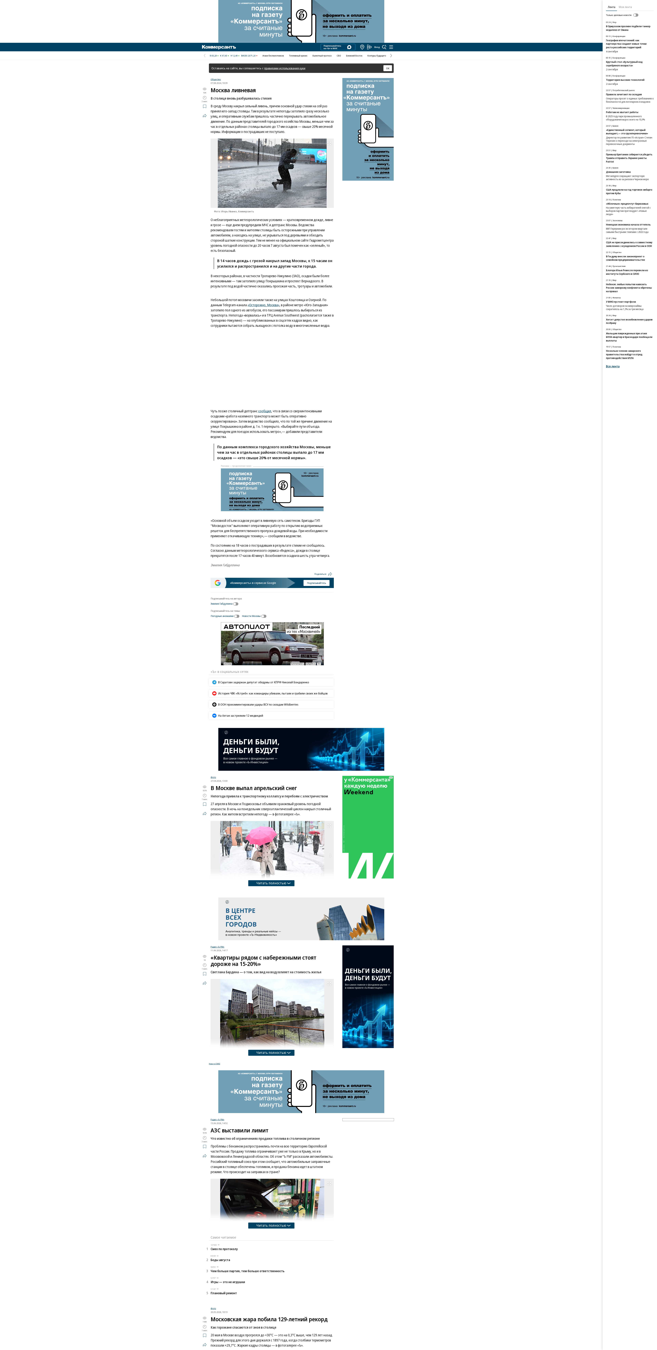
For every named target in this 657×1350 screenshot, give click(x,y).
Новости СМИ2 (214, 1064)
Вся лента (613, 366)
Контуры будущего (377, 55)
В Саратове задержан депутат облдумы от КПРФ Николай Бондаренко (263, 682)
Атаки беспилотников (273, 55)
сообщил (264, 411)
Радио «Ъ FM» (217, 946)
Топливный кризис (298, 55)
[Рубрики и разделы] (391, 47)
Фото (213, 777)
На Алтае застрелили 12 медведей (240, 716)
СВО (339, 55)
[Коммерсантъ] (219, 47)
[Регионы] (362, 47)
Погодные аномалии (222, 616)
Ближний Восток (354, 55)
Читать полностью (271, 883)
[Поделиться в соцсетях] (205, 116)
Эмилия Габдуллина (222, 603)
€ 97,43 (223, 55)
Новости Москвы (251, 616)
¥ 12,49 (234, 55)
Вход (377, 47)
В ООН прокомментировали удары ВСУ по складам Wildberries (258, 704)
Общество (216, 79)
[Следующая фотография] (330, 855)
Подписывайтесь (316, 583)
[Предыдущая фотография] (214, 855)
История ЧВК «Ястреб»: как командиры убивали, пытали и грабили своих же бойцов (273, 693)
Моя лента (625, 7)
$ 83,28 (213, 55)
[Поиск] (384, 47)
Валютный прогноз (322, 55)
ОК (387, 68)
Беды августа (220, 1260)
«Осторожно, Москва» (263, 305)
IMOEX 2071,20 (248, 55)
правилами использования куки (284, 68)
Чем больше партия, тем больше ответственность (248, 1271)
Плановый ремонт (224, 1293)
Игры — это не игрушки (228, 1282)
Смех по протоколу (224, 1249)
